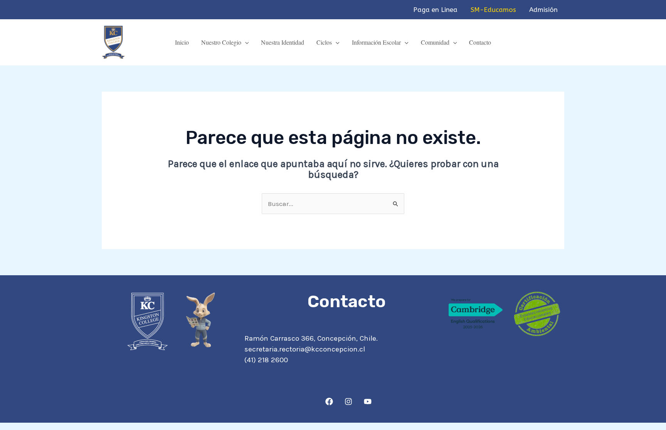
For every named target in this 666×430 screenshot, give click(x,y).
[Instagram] (348, 401)
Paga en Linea (435, 9)
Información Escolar (376, 42)
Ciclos (324, 42)
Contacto (480, 42)
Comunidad (435, 42)
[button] (245, 42)
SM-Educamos (493, 9)
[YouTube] (368, 401)
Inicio (182, 42)
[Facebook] (329, 401)
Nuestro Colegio (221, 42)
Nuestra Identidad (282, 42)
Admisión (543, 9)
